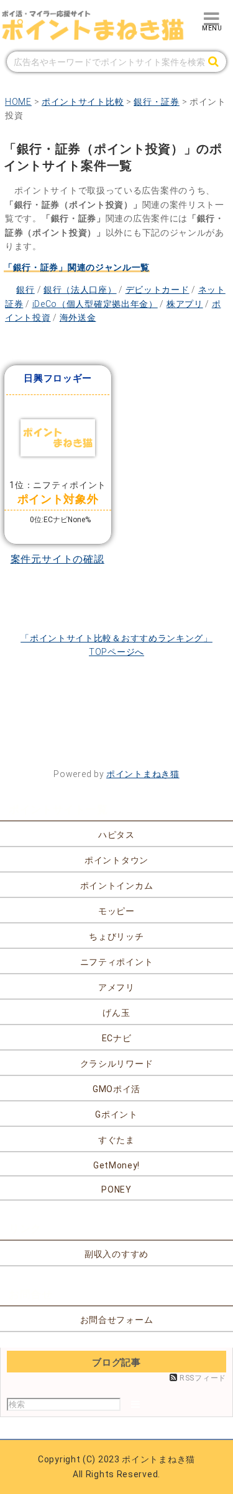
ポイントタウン (116, 860)
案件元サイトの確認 (57, 559)
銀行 (25, 290)
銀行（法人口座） (80, 290)
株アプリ (185, 304)
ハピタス (116, 835)
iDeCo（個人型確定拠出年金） (95, 304)
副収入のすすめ (116, 1254)
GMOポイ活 (116, 1089)
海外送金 (78, 317)
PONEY (116, 1189)
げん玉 (116, 1013)
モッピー (116, 911)
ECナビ (117, 1038)
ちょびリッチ (116, 936)
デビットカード (158, 290)
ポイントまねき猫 (143, 774)
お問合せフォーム (116, 1320)
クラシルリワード (116, 1064)
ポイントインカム (116, 886)
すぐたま (116, 1140)
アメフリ (116, 987)
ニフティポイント (116, 962)
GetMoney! (116, 1165)
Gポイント (116, 1114)
